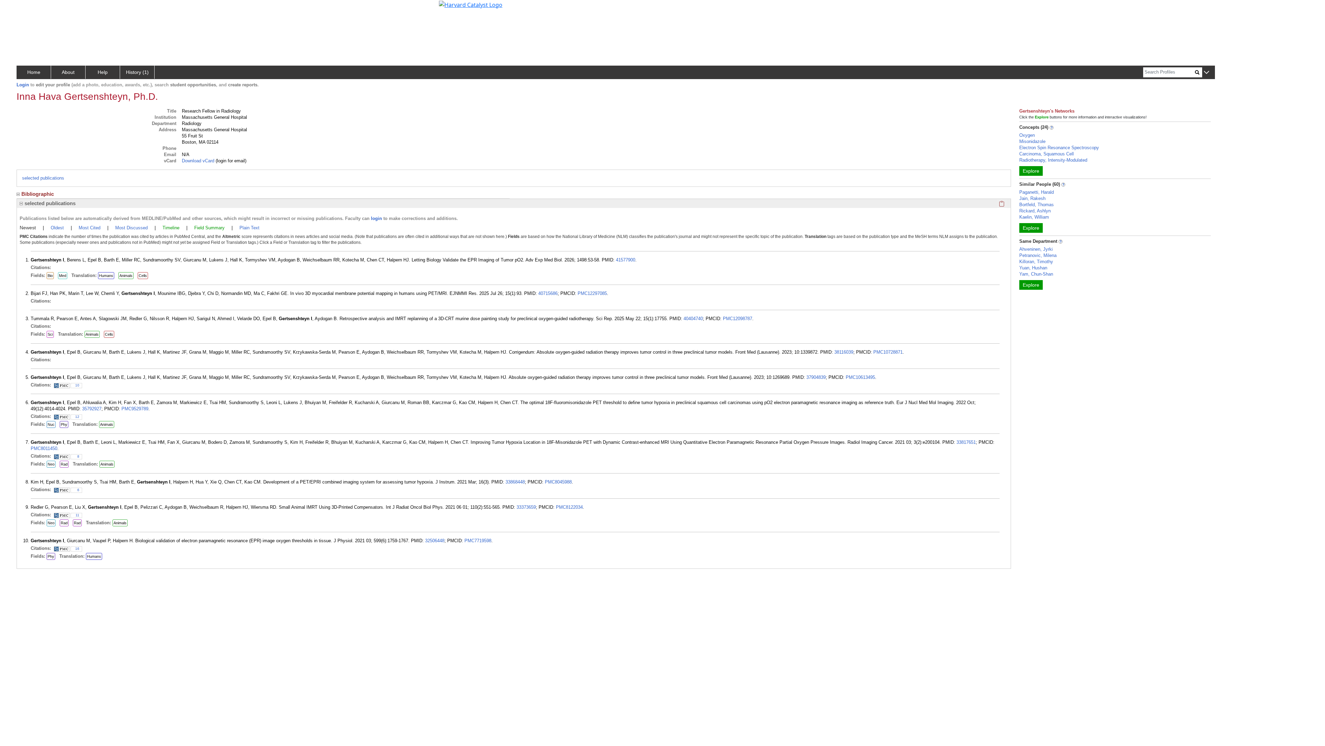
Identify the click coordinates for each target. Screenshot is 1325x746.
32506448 (434, 540)
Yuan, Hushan (1033, 267)
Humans (106, 276)
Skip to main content (28, 8)
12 (77, 417)
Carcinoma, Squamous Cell (1046, 153)
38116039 (843, 352)
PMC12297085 (592, 293)
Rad (64, 464)
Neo (51, 464)
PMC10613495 (860, 377)
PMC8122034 (569, 507)
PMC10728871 (888, 352)
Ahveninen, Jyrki (1036, 249)
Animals (125, 276)
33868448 (515, 482)
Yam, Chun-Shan (1036, 274)
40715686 (548, 293)
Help (103, 72)
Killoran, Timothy (1036, 261)
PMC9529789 (134, 408)
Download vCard (198, 160)
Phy (64, 424)
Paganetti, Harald (1036, 192)
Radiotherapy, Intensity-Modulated (1053, 160)
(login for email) (230, 160)
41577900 (625, 259)
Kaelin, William (1034, 217)
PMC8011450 (44, 448)
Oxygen (1027, 135)
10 (77, 385)
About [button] (68, 72)
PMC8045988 (558, 482)
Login (23, 84)
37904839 (816, 377)
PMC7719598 (477, 540)
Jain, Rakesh (1032, 198)
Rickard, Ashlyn (1035, 210)
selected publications (43, 178)
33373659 (526, 507)
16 (77, 549)
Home (33, 72)
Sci (50, 334)
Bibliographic (37, 194)
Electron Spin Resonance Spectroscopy (1059, 147)
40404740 (693, 318)
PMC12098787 (737, 318)
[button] (1206, 72)
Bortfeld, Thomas (1036, 204)
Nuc (51, 424)
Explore (1031, 171)
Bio (50, 276)
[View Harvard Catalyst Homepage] (470, 4)
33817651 (966, 442)
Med (62, 276)
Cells (143, 276)
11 (77, 515)
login (376, 218)
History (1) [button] (137, 72)
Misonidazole (1032, 141)
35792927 (91, 408)
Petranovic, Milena (1038, 255)
